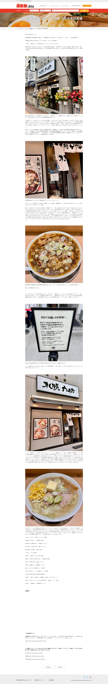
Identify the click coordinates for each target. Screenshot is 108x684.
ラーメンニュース (55, 5)
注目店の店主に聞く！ (77, 5)
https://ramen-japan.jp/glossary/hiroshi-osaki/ (35, 641)
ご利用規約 (51, 680)
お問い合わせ (87, 5)
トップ (18, 28)
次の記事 (60, 667)
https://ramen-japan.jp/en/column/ (36, 656)
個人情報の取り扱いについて (24, 680)
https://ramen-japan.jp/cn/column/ (37, 659)
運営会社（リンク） (40, 680)
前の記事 (48, 667)
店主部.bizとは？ (44, 5)
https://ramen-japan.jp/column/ (36, 653)
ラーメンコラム (65, 5)
